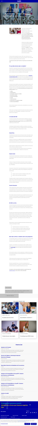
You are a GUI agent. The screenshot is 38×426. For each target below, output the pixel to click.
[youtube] (34, 412)
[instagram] (32, 412)
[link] (10, 311)
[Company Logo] (19, 1)
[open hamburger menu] (2, 1)
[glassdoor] (36, 412)
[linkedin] (30, 412)
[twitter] (28, 412)
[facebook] (27, 412)
